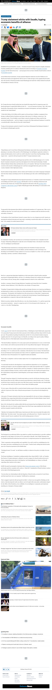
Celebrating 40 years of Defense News (10, 517)
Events (16, 678)
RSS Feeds (17, 680)
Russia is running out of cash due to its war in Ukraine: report (17, 644)
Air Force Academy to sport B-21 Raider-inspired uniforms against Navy (23, 593)
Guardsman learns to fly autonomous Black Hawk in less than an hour (17, 527)
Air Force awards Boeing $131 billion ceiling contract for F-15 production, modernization (23, 641)
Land (28, 1)
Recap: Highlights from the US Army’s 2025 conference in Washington (15, 538)
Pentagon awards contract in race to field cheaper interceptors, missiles (19, 647)
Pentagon (46, 1)
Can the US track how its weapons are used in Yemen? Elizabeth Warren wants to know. (30, 423)
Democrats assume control (32, 466)
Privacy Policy (5, 675)
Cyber (38, 1)
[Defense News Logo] (16, 1)
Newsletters (17, 676)
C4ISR (41, 1)
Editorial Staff (29, 680)
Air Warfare (23, 1)
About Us (41, 675)
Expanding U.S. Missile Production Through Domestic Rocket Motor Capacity (24, 599)
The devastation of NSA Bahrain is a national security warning (17, 637)
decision (19, 181)
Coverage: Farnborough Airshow (14, 3)
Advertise (29, 675)
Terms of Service (6, 676)
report (6, 331)
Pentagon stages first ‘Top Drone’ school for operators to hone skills (17, 548)
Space (34, 1)
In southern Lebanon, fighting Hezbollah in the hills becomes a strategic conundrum (22, 634)
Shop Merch (17, 681)
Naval (31, 1)
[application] (26, 575)
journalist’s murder (7, 72)
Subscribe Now (18, 675)
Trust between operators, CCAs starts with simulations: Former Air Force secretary (17, 506)
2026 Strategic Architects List (29, 3)
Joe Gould (4, 24)
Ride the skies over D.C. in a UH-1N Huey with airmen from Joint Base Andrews (18, 590)
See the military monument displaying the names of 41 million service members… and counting (27, 606)
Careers (40, 676)
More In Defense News (7, 503)
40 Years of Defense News (41, 3)
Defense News (6, 16)
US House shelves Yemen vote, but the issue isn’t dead (23, 228)
